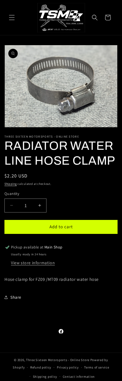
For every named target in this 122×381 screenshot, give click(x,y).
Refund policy (40, 367)
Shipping (10, 184)
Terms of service (96, 367)
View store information (33, 262)
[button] (11, 17)
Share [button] (15, 297)
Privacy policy (68, 367)
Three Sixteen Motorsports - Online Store (57, 360)
